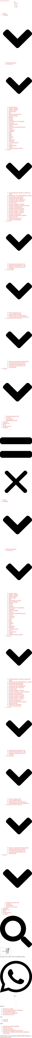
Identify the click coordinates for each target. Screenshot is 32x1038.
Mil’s (10, 132)
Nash (10, 135)
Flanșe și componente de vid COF (19, 361)
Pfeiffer (11, 137)
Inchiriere (9, 417)
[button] (16, 463)
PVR (10, 138)
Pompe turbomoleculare (16, 208)
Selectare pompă (11, 62)
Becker (11, 117)
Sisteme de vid (13, 216)
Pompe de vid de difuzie (16, 198)
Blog (4, 424)
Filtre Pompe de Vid (15, 312)
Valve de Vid (12, 367)
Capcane (11, 268)
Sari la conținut (4, 0)
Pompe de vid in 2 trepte (16, 201)
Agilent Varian (13, 107)
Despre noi (6, 423)
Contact (5, 427)
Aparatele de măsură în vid (17, 264)
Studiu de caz (7, 426)
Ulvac (10, 144)
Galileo (11, 125)
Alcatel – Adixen (13, 108)
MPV (10, 134)
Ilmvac (11, 128)
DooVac (11, 120)
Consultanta (9, 419)
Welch (11, 147)
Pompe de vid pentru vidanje (17, 215)
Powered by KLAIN (5, 1037)
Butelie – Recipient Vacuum (17, 267)
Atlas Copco (12, 111)
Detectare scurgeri (11, 420)
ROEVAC (11, 141)
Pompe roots (13, 202)
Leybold (11, 131)
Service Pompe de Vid (12, 416)
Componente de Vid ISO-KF (17, 365)
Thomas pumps (13, 142)
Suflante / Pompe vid (15, 218)
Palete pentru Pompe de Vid (17, 315)
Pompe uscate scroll (15, 214)
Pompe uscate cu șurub (16, 212)
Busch (11, 118)
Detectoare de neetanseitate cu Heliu (20, 195)
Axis (10, 113)
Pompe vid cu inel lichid (16, 197)
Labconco (12, 130)
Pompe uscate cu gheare (16, 209)
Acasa (4, 13)
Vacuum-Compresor (15, 219)
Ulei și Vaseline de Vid (15, 314)
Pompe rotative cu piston (16, 204)
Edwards (11, 123)
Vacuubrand (12, 145)
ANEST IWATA (13, 110)
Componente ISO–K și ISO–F (17, 363)
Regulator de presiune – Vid (17, 265)
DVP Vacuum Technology (16, 121)
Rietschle (11, 139)
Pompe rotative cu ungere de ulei (19, 205)
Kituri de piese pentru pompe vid (19, 317)
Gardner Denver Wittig (16, 148)
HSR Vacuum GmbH (15, 114)
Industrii (5, 422)
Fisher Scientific (13, 124)
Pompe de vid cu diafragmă (17, 199)
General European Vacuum (17, 127)
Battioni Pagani (13, 115)
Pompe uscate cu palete (16, 211)
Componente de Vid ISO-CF (17, 364)
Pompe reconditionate (15, 207)
